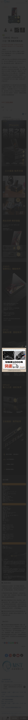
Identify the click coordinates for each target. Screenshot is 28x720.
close (26, 346)
